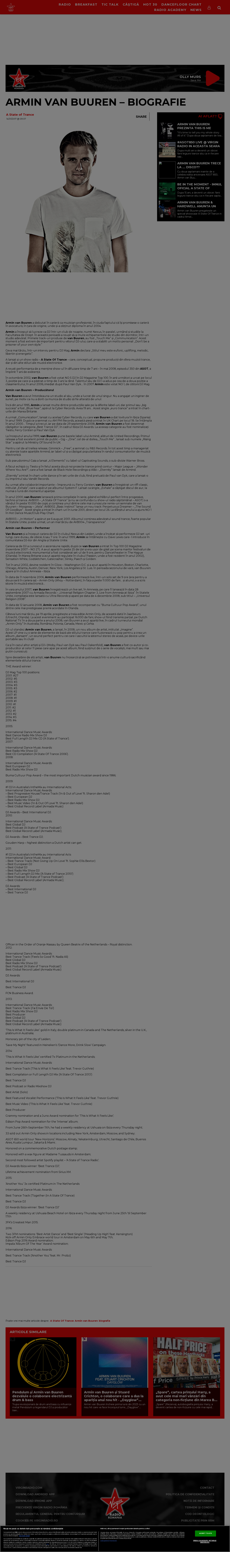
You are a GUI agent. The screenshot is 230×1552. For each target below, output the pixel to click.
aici (47, 1544)
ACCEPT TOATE (205, 1533)
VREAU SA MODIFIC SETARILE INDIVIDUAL (204, 1541)
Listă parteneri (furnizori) (108, 1541)
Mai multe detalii (24, 1536)
